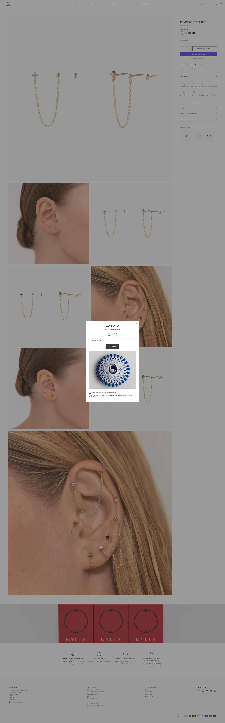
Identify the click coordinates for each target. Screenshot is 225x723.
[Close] (137, 323)
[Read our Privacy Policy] (135, 395)
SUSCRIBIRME (113, 346)
